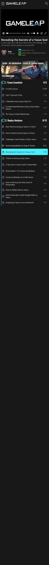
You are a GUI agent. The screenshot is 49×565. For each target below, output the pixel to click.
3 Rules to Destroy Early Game (18, 158)
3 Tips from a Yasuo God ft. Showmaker (21, 164)
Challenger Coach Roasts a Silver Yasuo (21, 139)
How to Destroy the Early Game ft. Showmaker (19, 183)
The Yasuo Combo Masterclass (18, 114)
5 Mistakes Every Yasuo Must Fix (18, 101)
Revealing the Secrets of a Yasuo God (20, 152)
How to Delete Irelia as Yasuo (17, 190)
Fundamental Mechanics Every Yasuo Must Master (22, 107)
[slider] (13, 33)
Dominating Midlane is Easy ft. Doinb (20, 145)
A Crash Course (12, 89)
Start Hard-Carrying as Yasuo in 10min (21, 126)
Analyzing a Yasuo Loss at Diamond (20, 202)
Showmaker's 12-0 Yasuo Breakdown (20, 171)
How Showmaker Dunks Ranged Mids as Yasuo (21, 196)
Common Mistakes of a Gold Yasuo (19, 177)
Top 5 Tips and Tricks (14, 95)
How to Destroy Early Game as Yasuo (20, 133)
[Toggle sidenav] (3, 3)
